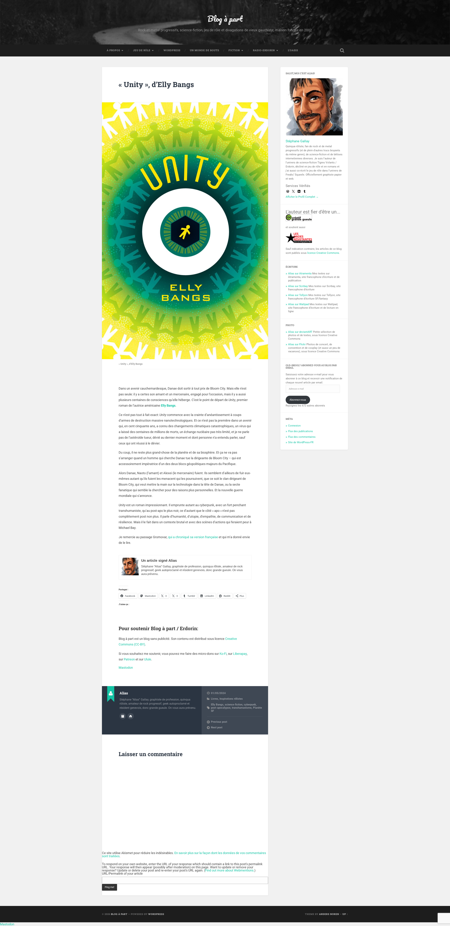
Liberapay (240, 653)
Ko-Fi (223, 653)
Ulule (147, 659)
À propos (113, 50)
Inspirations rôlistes (231, 698)
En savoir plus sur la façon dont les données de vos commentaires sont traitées (184, 854)
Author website (130, 716)
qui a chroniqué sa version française (193, 537)
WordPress (171, 50)
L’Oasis (293, 50)
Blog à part (225, 18)
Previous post (219, 721)
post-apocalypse (220, 707)
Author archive (123, 716)
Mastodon (126, 667)
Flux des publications (300, 431)
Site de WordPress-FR (300, 442)
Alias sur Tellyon (298, 295)
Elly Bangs (168, 405)
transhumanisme (242, 707)
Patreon (129, 659)
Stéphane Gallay (297, 141)
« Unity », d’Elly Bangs (156, 84)
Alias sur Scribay (298, 286)
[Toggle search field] (342, 50)
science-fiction (233, 704)
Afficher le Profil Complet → (302, 196)
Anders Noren (329, 914)
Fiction (234, 50)
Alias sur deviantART (300, 331)
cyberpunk (250, 704)
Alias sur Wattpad (298, 304)
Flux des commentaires (302, 436)
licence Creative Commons (323, 252)
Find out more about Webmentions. (229, 870)
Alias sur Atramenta (299, 273)
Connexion (294, 425)
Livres (214, 698)
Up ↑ (345, 914)
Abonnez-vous (298, 399)
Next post (216, 727)
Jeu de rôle (141, 50)
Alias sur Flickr (297, 344)
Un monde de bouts (204, 50)
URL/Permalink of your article (122, 873)
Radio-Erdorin (264, 50)
